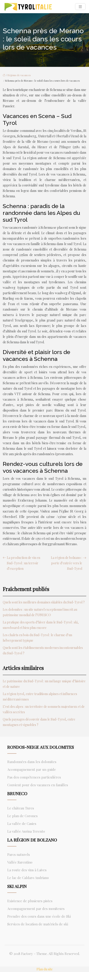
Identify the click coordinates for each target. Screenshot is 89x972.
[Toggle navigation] (80, 6)
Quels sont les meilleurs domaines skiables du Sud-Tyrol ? (44, 602)
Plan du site (45, 969)
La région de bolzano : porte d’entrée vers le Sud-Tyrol (66, 563)
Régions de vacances (19, 75)
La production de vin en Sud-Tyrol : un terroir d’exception (23, 563)
